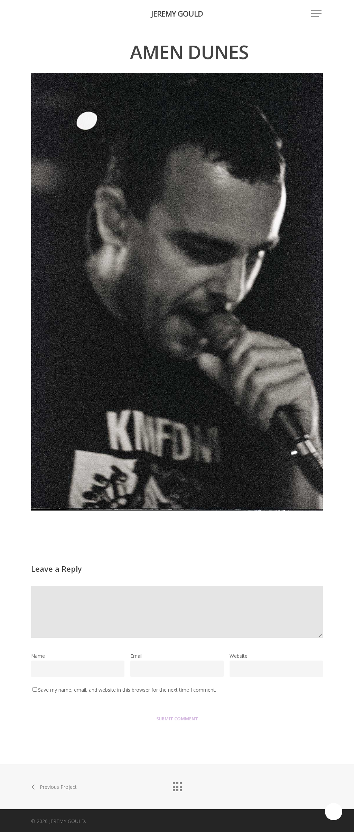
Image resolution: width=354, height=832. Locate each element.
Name (40, 656)
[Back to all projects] (177, 785)
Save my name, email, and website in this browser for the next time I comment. (127, 689)
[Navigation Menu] (317, 13)
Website (239, 656)
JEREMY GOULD (177, 13)
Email (138, 656)
